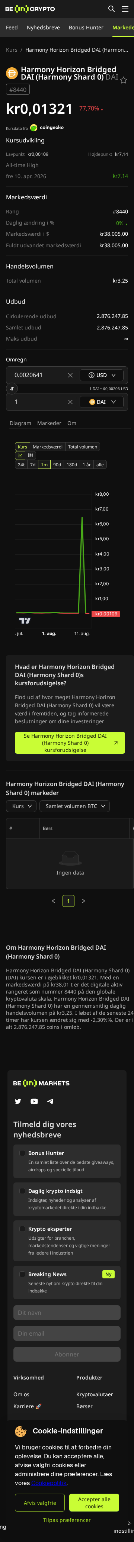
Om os (21, 1394)
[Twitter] (17, 1102)
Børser (84, 1406)
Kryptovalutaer (94, 1394)
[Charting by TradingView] (25, 620)
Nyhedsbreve (43, 27)
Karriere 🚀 (27, 1406)
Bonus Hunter (86, 27)
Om (71, 422)
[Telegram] (50, 1102)
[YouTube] (34, 1102)
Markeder (49, 422)
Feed (12, 27)
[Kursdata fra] (47, 129)
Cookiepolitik (49, 1483)
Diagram (20, 422)
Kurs (11, 49)
